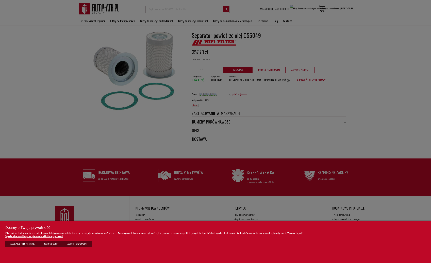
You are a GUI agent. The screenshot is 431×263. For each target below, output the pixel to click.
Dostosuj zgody (51, 243)
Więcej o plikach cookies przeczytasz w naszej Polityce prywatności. (34, 236)
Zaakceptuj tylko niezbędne (22, 243)
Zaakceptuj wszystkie (77, 243)
